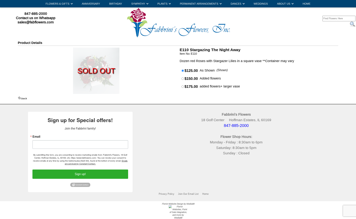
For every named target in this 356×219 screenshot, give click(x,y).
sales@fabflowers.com (36, 22)
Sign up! (80, 174)
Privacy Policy (166, 193)
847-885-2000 (35, 13)
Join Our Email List (188, 193)
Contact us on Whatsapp (35, 18)
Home (205, 193)
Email (36, 136)
